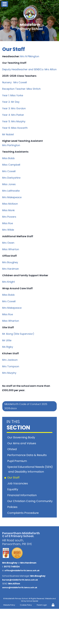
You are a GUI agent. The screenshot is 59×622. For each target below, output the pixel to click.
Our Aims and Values (22, 443)
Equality (13, 489)
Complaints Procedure (23, 513)
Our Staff (13, 477)
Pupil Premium (17, 461)
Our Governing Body (21, 437)
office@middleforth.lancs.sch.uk (22, 570)
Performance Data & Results (27, 455)
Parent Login (42, 605)
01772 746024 (12, 566)
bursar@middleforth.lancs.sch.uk (20, 579)
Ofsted (12, 449)
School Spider (32, 601)
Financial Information (22, 495)
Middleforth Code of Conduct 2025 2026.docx (25, 406)
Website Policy (9, 605)
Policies (12, 507)
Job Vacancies (18, 483)
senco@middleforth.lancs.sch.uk (19, 587)
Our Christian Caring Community (30, 501)
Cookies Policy (26, 605)
